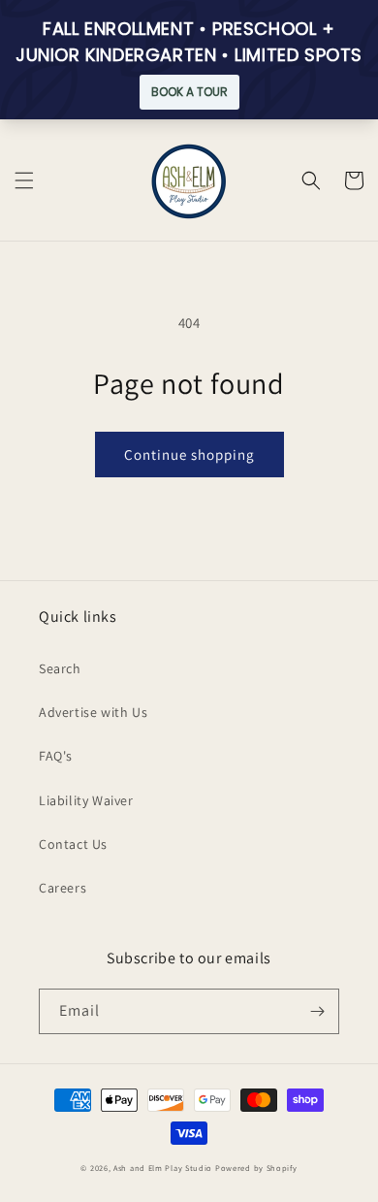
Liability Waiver (86, 800)
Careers (62, 887)
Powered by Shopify (256, 1167)
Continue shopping (189, 454)
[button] (24, 180)
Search (60, 668)
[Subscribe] (317, 1011)
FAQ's (56, 755)
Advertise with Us (93, 712)
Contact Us (73, 844)
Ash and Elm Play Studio (162, 1167)
